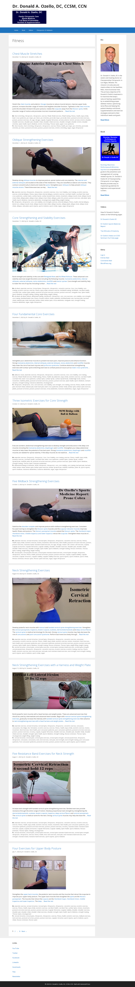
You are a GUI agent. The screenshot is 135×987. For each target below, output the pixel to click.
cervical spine (18, 552)
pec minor (37, 118)
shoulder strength (65, 122)
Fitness (73, 116)
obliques (66, 185)
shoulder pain (29, 122)
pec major (30, 118)
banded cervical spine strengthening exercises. (65, 627)
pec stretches (45, 118)
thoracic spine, (77, 109)
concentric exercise (49, 192)
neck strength (72, 651)
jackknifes (57, 298)
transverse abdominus (65, 389)
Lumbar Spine (27, 196)
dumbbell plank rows (27, 298)
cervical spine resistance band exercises (50, 552)
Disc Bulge (23, 728)
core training (72, 192)
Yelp (14, 972)
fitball (49, 116)
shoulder (88, 120)
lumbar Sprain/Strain (55, 467)
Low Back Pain (80, 194)
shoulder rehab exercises (51, 122)
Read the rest (70, 111)
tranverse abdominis (18, 302)
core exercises (68, 296)
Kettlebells (75, 290)
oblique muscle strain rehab (42, 204)
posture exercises (23, 120)
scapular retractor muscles (70, 529)
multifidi (50, 281)
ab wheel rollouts (26, 296)
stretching (63, 128)
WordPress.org (106, 263)
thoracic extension (76, 548)
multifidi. (60, 448)
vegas (69, 128)
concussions (21, 634)
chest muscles (25, 104)
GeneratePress (85, 984)
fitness (59, 126)
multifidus (71, 467)
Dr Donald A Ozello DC (109, 219)
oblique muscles (30, 180)
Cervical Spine (37, 288)
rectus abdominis (39, 281)
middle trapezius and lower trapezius (39, 533)
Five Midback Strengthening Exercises (35, 481)
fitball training (66, 116)
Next (24, 931)
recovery (15, 645)
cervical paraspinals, (22, 630)
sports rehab (53, 206)
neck (30, 651)
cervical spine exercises (30, 552)
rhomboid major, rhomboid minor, (66, 899)
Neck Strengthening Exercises (31, 570)
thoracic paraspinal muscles (46, 531)
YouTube (15, 948)
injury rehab (84, 116)
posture (14, 120)
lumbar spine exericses (84, 387)
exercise (44, 116)
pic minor (22, 128)
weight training (64, 200)
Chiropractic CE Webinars (45, 30)
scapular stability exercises (51, 556)
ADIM (36, 465)
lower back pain (30, 300)
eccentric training (71, 649)
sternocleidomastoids (65, 630)
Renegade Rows (49, 276)
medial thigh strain (74, 379)
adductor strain (19, 375)
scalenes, (32, 813)
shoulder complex (28, 526)
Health (78, 116)
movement (64, 196)
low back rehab (20, 387)
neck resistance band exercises (57, 651)
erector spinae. (61, 281)
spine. (48, 185)
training (36, 294)
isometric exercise (58, 194)
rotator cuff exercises (76, 544)
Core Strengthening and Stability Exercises (38, 218)
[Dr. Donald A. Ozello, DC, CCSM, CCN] (29, 17)
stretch (40, 124)
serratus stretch (80, 120)
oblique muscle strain (74, 196)
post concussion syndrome (29, 643)
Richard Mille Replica (42, 939)
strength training (28, 294)
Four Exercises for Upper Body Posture (36, 848)
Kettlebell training (65, 290)
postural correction (31, 128)
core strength (47, 202)
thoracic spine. (69, 531)
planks (33, 292)
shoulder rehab (38, 122)
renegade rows (76, 292)
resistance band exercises (42, 544)
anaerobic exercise (20, 192)
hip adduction (56, 377)
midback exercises (84, 916)
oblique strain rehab (44, 198)
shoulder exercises (18, 122)
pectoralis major (55, 118)
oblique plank (25, 198)
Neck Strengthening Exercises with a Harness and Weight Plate (51, 665)
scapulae (58, 109)
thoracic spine (42, 529)
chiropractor (37, 116)
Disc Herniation (32, 728)
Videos (31, 30)
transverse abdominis (34, 200)
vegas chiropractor (77, 128)
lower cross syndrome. (80, 368)
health (63, 126)
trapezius (33, 630)
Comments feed (106, 261)
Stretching (46, 124)
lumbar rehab (40, 300)
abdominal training (37, 296)
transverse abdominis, (73, 279)
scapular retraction (57, 918)
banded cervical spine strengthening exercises (63, 719)
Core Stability (63, 192)
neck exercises (36, 651)
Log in (103, 255)
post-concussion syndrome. (40, 634)
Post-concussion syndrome (27, 742)
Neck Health (63, 542)
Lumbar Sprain (36, 196)
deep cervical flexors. (83, 630)
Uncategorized (46, 200)
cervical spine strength (70, 552)
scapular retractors (25, 556)
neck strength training (84, 651)
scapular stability (43, 546)
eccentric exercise (82, 192)
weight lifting (55, 200)
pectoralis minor (66, 118)
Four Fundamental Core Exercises (33, 314)
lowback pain (21, 300)
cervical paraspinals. (81, 813)
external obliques (23, 194)
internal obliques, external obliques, (47, 363)
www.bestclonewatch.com (25, 939)
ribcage (43, 104)
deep (40, 901)
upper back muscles (30, 894)
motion (58, 196)
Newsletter (16, 976)
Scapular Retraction (52, 120)
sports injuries (33, 206)
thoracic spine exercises (41, 558)
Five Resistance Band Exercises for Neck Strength (43, 753)
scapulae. (64, 533)
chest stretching (19, 116)
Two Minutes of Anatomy (110, 231)
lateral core (15, 204)
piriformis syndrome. (51, 365)
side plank (84, 198)
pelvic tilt (60, 198)
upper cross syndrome (67, 124)
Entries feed (105, 258)
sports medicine (44, 206)
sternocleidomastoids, (20, 813)
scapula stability (76, 554)
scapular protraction (18, 546)
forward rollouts (44, 298)
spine (72, 896)
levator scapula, (44, 630)
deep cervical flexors (62, 813)
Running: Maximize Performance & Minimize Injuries (110, 167)
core (32, 202)
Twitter (15, 953)
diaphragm (49, 448)
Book (23, 30)
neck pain (44, 651)
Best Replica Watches (7, 939)
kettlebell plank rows (67, 298)
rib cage (32, 120)
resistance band (29, 544)
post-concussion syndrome (46, 643)
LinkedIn (15, 962)
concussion (80, 639)
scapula (43, 120)
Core (57, 192)
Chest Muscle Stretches (27, 54)
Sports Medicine (32, 124)
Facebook (15, 958)
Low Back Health (70, 194)
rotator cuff (65, 544)
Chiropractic (29, 116)
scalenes (53, 630)
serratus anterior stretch (66, 120)
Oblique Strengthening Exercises (32, 140)
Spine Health (23, 124)
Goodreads (16, 967)
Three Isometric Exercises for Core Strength (40, 400)
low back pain (78, 298)
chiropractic (38, 126)
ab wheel (17, 288)
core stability (38, 202)
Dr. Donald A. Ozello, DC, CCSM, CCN (49, 6)
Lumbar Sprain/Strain (48, 196)
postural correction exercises (80, 118)
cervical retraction (32, 541)
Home (16, 30)
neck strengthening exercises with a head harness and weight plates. (39, 721)
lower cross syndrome (19, 118)
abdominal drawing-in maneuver (24, 465)
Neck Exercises (54, 542)
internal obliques (48, 194)
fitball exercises (56, 116)
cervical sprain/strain (18, 649)
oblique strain (33, 198)
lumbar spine (49, 300)
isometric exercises (72, 916)
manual (42, 627)
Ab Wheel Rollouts (65, 276)
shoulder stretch (76, 122)
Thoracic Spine (54, 124)
